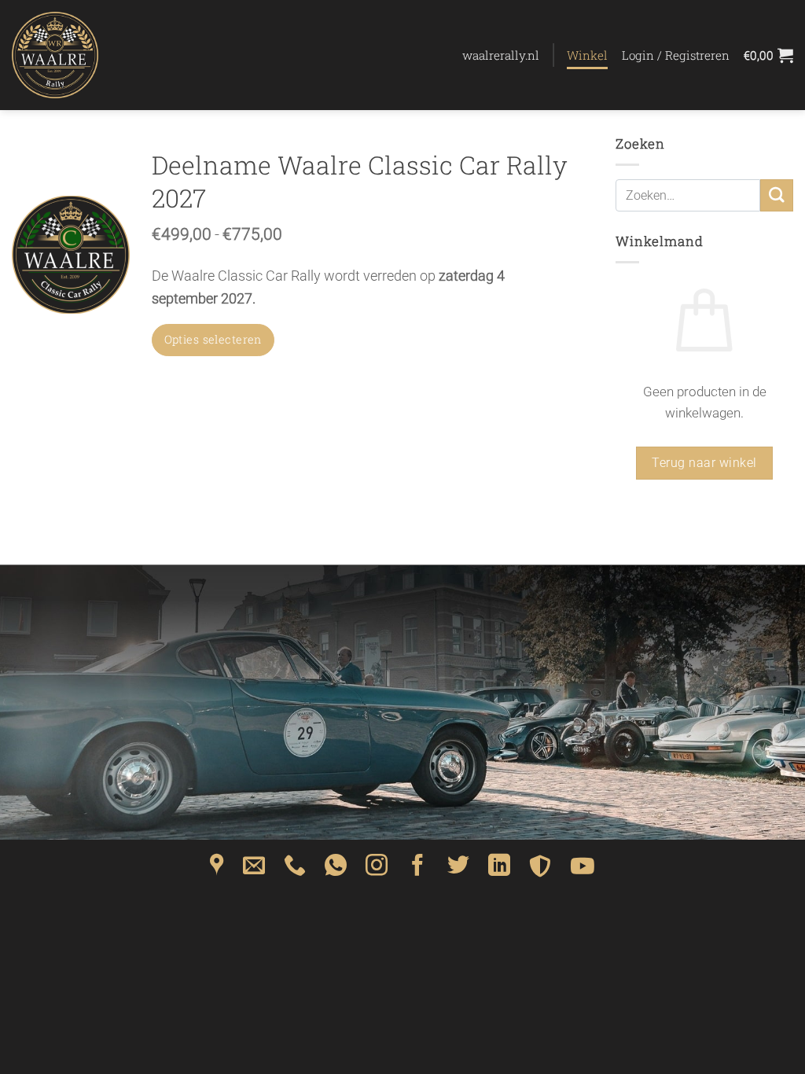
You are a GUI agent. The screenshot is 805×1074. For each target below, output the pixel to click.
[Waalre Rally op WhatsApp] (336, 870)
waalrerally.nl (500, 55)
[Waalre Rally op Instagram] (377, 870)
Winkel (587, 55)
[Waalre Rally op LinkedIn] (499, 870)
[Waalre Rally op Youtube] (582, 870)
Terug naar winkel (704, 462)
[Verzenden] (776, 195)
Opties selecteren (213, 339)
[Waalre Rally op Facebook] (417, 870)
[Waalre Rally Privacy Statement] (540, 870)
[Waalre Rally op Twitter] (458, 870)
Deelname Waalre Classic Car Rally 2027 (360, 181)
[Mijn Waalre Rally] (90, 55)
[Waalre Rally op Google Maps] (217, 870)
